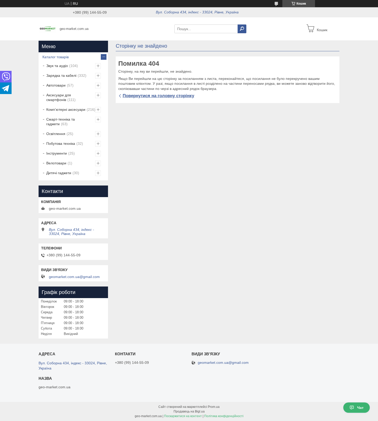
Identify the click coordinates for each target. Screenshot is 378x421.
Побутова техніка (60, 143)
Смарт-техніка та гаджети (60, 121)
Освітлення (55, 134)
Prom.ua (214, 407)
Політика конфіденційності (224, 416)
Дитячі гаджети (58, 173)
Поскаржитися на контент (183, 416)
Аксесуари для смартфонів (58, 97)
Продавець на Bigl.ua (189, 411)
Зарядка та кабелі (61, 75)
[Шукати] (242, 28)
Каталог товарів (55, 57)
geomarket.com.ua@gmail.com (74, 277)
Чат (360, 408)
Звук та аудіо (57, 66)
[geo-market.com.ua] (48, 29)
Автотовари (56, 85)
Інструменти (56, 153)
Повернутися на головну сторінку (158, 95)
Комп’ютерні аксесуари (65, 109)
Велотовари (56, 163)
